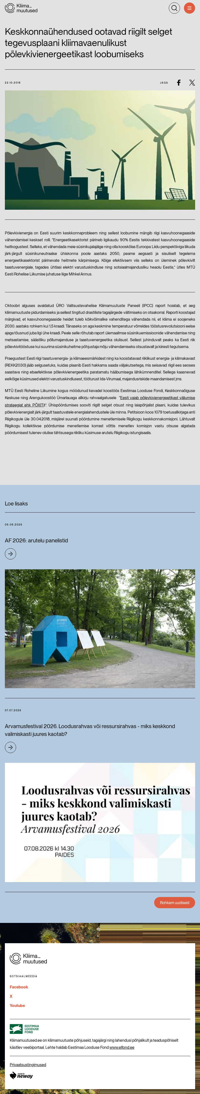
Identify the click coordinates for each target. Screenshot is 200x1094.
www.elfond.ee (122, 1047)
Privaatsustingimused (28, 1064)
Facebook (19, 987)
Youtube (17, 1005)
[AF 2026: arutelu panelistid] (100, 629)
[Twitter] (192, 82)
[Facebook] (179, 82)
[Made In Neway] (21, 1075)
